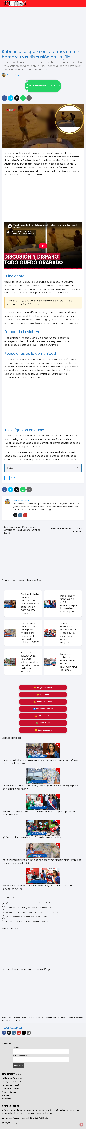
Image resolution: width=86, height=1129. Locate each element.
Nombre (16, 1047)
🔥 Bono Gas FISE (43, 716)
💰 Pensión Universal (43, 702)
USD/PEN (34, 969)
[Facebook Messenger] (10, 98)
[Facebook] (4, 98)
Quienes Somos (9, 1092)
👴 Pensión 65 (43, 695)
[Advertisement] (43, 27)
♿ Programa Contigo (43, 709)
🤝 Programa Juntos (43, 687)
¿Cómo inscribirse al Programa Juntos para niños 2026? (29, 907)
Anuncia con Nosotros (12, 1085)
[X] (16, 98)
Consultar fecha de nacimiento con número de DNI (27, 921)
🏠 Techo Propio (43, 723)
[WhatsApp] (23, 98)
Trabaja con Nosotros (11, 1081)
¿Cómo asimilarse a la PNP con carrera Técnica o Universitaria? (32, 912)
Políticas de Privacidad (12, 1078)
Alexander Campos (14, 75)
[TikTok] (24, 1033)
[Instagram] (20, 515)
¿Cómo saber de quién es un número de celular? (64, 530)
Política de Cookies (10, 1088)
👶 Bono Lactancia (43, 730)
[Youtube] (25, 515)
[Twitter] (15, 515)
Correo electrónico (20, 1056)
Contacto (6, 1099)
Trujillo (13, 478)
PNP (7, 478)
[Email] (29, 98)
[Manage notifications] (81, 1124)
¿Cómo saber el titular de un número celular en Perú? (28, 903)
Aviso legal (7, 1095)
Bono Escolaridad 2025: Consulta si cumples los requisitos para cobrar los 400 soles (22, 530)
